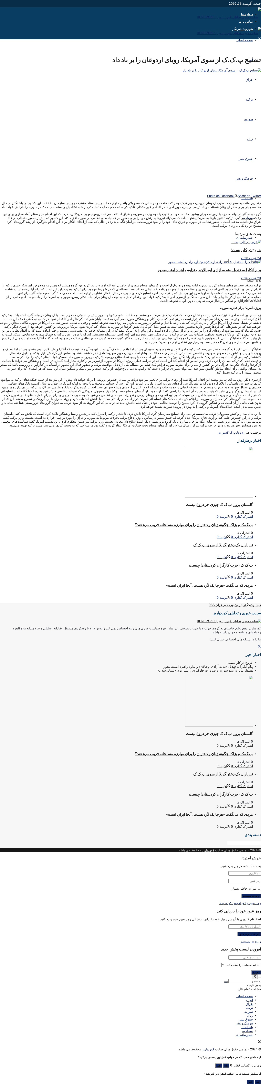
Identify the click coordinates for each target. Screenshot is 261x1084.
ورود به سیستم (251, 941)
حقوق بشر (246, 159)
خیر (219, 1065)
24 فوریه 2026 (251, 258)
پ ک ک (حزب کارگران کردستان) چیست (221, 565)
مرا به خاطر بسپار (244, 888)
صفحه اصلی (244, 40)
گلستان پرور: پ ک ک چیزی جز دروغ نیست (219, 504)
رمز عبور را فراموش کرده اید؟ (240, 903)
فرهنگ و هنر (244, 178)
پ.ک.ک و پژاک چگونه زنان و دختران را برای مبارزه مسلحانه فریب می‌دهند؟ (194, 524)
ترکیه (249, 99)
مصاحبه (247, 1031)
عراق (249, 80)
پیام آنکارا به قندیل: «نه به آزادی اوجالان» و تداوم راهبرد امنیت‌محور (209, 270)
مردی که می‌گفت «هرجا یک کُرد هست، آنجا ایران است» (209, 585)
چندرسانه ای (244, 238)
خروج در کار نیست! (246, 250)
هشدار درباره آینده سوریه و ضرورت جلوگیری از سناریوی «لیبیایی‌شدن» (205, 670)
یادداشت (247, 198)
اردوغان (240, 432)
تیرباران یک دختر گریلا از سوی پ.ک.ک (223, 545)
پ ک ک (231, 432)
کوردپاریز (208, 850)
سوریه (248, 119)
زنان (250, 139)
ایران (249, 1000)
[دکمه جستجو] (226, 982)
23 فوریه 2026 (251, 278)
